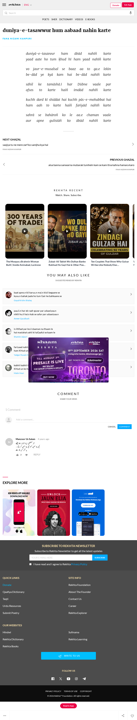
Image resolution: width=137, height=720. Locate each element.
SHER (54, 19)
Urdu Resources (12, 606)
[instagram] (76, 678)
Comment (124, 426)
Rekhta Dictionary (13, 639)
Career (72, 606)
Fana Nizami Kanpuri (17, 39)
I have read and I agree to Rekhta (60, 564)
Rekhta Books (11, 646)
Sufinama (73, 632)
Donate (115, 5)
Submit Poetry (11, 613)
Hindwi (7, 632)
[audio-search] (130, 12)
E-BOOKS (90, 19)
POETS (45, 19)
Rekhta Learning (77, 639)
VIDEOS (79, 19)
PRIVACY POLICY (53, 691)
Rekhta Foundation (79, 585)
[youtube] (68, 678)
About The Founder (79, 592)
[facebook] (52, 678)
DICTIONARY (66, 19)
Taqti (5, 599)
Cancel (112, 426)
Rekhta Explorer (77, 613)
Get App (128, 5)
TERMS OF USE (71, 691)
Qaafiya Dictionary (13, 592)
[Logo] (14, 5)
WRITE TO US (72, 655)
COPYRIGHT (86, 691)
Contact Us (75, 599)
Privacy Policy (79, 564)
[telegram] (84, 678)
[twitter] (60, 678)
